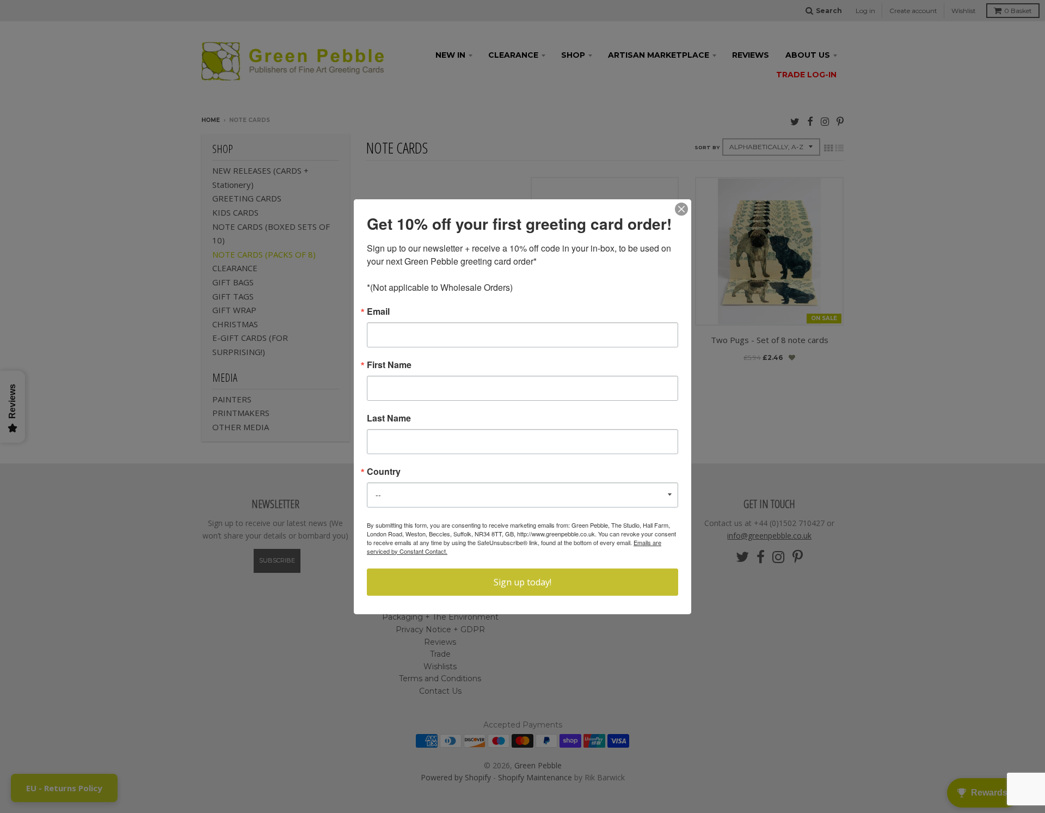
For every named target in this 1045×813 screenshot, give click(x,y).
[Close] (681, 209)
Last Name (389, 418)
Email (378, 311)
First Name (389, 364)
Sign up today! (522, 582)
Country (384, 471)
